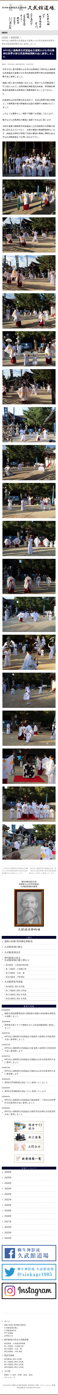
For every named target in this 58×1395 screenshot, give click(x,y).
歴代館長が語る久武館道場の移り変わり (17, 959)
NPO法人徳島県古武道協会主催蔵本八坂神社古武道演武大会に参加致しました (29, 1037)
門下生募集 (8, 1333)
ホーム (7, 1321)
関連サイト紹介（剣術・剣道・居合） (19, 1375)
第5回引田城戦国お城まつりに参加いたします (25, 1091)
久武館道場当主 (12, 952)
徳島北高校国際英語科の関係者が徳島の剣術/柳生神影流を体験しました (30, 1014)
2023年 (8, 1188)
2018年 (8, 1216)
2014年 (8, 1238)
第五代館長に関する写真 (16, 998)
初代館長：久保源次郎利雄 (17, 965)
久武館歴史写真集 (13, 981)
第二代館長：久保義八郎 (16, 969)
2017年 (8, 1221)
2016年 (8, 1227)
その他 (7, 1371)
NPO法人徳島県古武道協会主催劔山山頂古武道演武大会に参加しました (29, 1060)
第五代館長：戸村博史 (15, 977)
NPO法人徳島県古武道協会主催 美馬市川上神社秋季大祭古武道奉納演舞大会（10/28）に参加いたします (42, 870)
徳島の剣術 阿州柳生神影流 (18, 941)
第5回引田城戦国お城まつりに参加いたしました (26, 1082)
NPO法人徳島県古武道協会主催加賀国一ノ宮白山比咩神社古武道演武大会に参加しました (29, 1101)
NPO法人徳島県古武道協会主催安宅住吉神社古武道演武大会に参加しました (29, 1112)
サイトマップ (9, 1378)
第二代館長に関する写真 (16, 990)
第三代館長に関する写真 (16, 994)
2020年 (8, 1205)
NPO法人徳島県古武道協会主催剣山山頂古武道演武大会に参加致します (29, 1072)
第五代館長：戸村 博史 (13, 1351)
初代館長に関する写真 (15, 986)
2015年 (8, 1232)
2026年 (8, 1172)
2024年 (8, 1183)
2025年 (8, 1177)
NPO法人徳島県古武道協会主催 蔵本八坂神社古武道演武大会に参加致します (30, 1049)
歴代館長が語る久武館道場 (16, 1339)
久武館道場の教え (13, 947)
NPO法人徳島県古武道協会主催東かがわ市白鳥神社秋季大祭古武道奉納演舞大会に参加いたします (15, 870)
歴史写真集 (9, 1355)
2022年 (8, 1194)
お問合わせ (8, 1336)
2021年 (8, 1199)
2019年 (8, 1210)
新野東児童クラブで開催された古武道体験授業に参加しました (29, 1026)
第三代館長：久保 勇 (15, 973)
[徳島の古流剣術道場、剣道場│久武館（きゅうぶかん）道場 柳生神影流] (29, 8)
